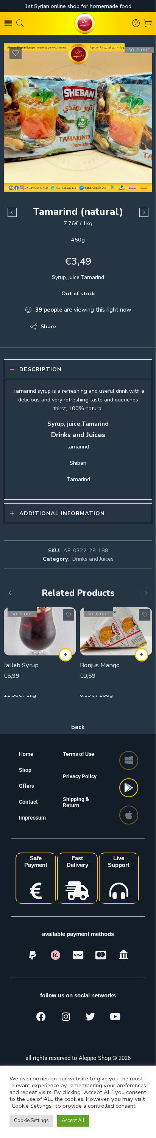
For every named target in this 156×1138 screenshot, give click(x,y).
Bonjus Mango (100, 665)
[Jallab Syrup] (40, 631)
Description (40, 369)
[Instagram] (65, 1016)
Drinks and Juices (93, 559)
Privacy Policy (80, 776)
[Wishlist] (15, 53)
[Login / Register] (136, 23)
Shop (25, 770)
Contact (28, 802)
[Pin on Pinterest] (99, 327)
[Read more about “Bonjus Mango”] (141, 654)
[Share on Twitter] (69, 327)
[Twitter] (90, 1016)
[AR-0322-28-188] (78, 117)
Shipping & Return (76, 802)
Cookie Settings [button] (31, 1120)
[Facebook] (41, 1016)
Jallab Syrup (21, 665)
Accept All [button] (73, 1120)
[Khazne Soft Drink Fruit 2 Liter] (143, 212)
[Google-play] (128, 787)
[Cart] (147, 23)
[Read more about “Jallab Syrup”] (65, 654)
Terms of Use (78, 754)
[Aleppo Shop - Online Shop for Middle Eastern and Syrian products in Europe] (78, 23)
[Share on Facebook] (84, 327)
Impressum (32, 818)
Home (26, 754)
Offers (26, 786)
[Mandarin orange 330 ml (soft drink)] (12, 212)
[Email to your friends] (114, 327)
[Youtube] (115, 1016)
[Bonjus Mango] (116, 631)
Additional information (62, 513)
